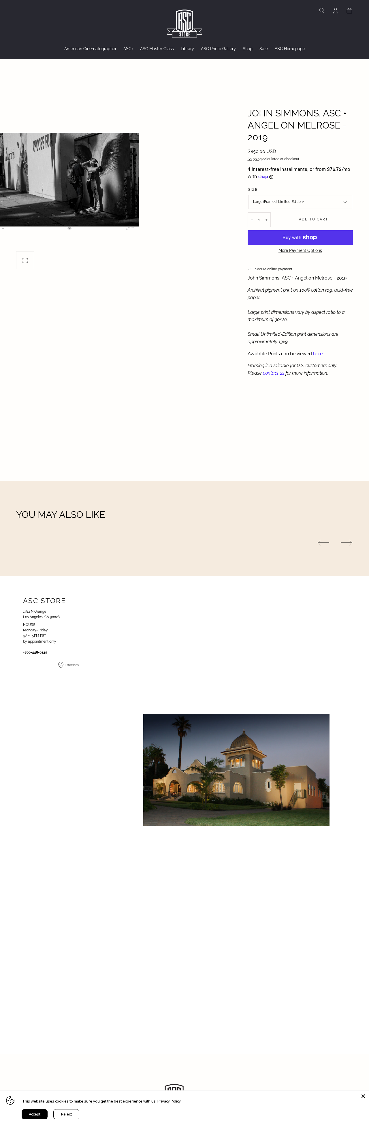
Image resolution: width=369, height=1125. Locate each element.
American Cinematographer (90, 48)
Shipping (254, 159)
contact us (273, 373)
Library (187, 48)
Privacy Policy (169, 1101)
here (318, 353)
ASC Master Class (157, 48)
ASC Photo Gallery (218, 48)
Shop (248, 48)
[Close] (363, 1096)
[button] (321, 10)
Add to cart (313, 219)
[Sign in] (335, 10)
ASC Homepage (290, 48)
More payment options (300, 250)
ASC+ (128, 48)
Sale (263, 48)
